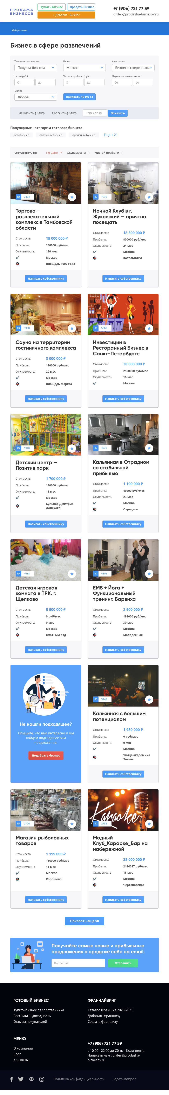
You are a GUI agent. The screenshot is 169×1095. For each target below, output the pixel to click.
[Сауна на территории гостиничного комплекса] (46, 314)
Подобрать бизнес (46, 755)
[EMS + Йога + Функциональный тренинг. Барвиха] (123, 559)
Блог (17, 1054)
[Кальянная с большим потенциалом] (123, 685)
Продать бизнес (82, 7)
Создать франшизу (103, 1021)
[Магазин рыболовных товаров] (46, 809)
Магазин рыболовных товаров (42, 840)
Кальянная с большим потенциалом (119, 716)
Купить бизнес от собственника (38, 1010)
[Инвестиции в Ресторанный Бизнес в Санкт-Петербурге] (123, 314)
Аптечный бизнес (50, 135)
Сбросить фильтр (64, 113)
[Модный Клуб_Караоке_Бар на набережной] (123, 809)
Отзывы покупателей (30, 1021)
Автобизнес (21, 135)
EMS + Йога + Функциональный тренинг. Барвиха (114, 593)
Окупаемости (77, 153)
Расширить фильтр (31, 113)
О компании (23, 1048)
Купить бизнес (51, 7)
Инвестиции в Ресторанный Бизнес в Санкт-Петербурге (120, 348)
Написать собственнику (46, 278)
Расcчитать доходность (32, 1016)
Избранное (19, 30)
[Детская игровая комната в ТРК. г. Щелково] (46, 559)
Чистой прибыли (107, 153)
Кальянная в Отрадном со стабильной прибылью (121, 467)
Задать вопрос (124, 1079)
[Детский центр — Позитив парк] (46, 434)
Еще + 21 (111, 135)
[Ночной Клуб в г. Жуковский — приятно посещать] (123, 183)
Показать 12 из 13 (79, 97)
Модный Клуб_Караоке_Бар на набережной (120, 843)
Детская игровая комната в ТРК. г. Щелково (36, 593)
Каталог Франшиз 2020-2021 (110, 1010)
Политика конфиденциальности (78, 1079)
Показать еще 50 (84, 921)
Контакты (20, 1060)
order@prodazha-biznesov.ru (136, 14)
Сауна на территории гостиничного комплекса (46, 345)
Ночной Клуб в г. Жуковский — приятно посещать (119, 216)
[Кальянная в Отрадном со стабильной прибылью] (123, 434)
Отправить (123, 963)
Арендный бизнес (83, 135)
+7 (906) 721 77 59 (131, 8)
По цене (52, 153)
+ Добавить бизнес (66, 15)
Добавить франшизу (104, 1016)
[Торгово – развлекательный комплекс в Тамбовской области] (46, 183)
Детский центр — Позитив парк (36, 465)
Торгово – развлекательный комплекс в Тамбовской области (44, 219)
